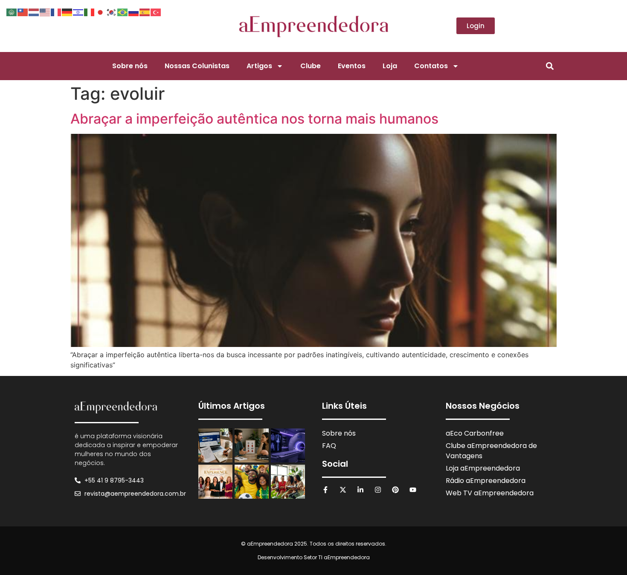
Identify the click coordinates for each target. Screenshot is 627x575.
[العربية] (11, 11)
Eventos (352, 66)
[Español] (145, 11)
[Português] (122, 11)
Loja (390, 66)
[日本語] (100, 11)
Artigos (259, 66)
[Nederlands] (34, 11)
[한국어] (111, 11)
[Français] (56, 11)
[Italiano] (89, 11)
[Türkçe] (156, 11)
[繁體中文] (23, 11)
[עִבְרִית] (78, 11)
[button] (550, 66)
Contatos (431, 66)
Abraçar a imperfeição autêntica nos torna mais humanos (254, 118)
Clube (310, 66)
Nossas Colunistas (197, 66)
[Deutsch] (67, 11)
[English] (45, 11)
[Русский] (133, 11)
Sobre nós (130, 66)
